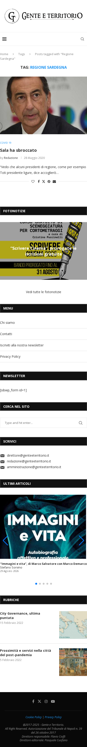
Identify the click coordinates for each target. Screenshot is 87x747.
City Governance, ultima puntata (20, 615)
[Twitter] (39, 701)
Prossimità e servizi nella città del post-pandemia (25, 652)
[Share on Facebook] (39, 181)
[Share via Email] (54, 181)
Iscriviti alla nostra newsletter (22, 345)
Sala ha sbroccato (18, 150)
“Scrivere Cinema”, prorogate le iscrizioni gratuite (43, 250)
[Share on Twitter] (43, 181)
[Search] (82, 39)
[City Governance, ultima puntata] (73, 625)
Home (4, 54)
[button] (4, 251)
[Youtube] (53, 701)
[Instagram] (46, 701)
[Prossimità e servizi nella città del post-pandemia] (73, 662)
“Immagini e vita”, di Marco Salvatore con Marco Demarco (43, 563)
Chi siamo (7, 322)
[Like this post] (33, 181)
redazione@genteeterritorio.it (29, 461)
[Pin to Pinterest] (49, 181)
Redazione (11, 158)
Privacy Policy (10, 356)
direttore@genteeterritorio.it (28, 455)
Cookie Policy (34, 717)
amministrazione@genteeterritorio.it (34, 467)
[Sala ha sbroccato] (43, 105)
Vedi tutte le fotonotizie (43, 292)
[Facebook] (33, 701)
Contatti (6, 334)
